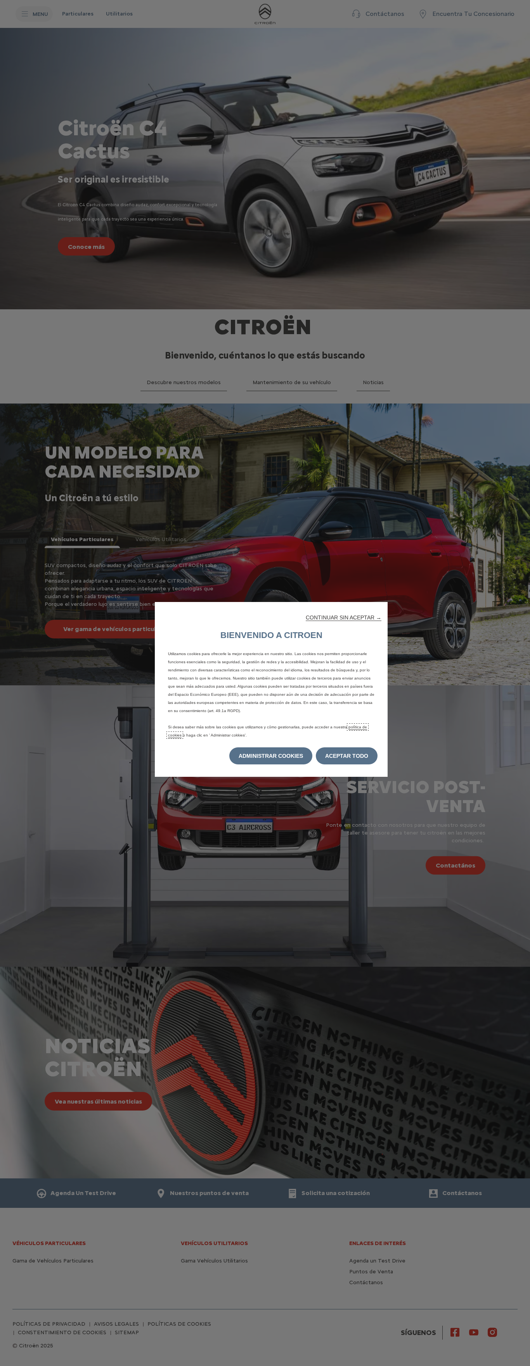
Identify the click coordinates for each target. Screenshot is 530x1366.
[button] (343, 617)
